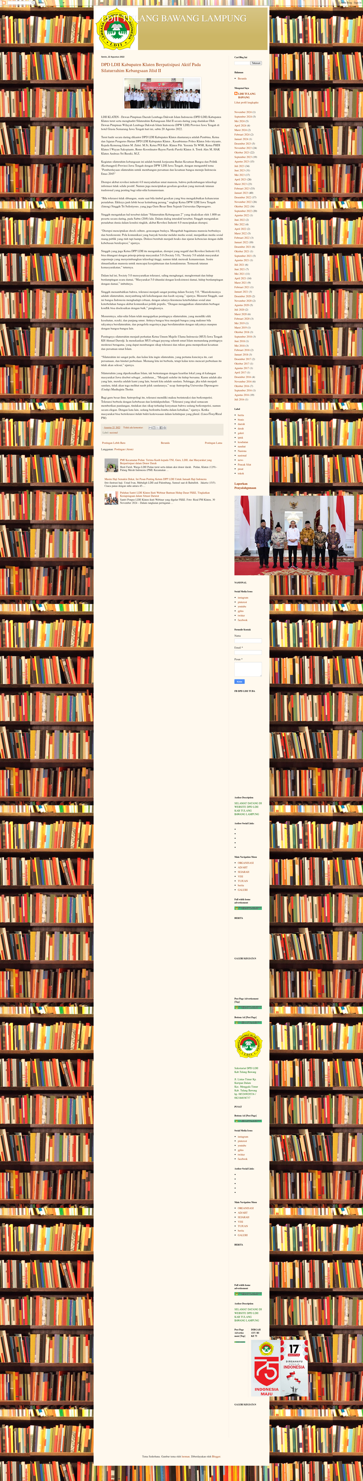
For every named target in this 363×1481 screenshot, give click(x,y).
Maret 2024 (240, 130)
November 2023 (243, 148)
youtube (242, 606)
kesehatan (243, 442)
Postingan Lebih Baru (113, 443)
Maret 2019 (240, 327)
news (240, 460)
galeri (241, 433)
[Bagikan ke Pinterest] (165, 428)
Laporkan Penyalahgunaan (245, 485)
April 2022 (240, 229)
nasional (114, 432)
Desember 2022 (242, 197)
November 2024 (243, 112)
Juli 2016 (239, 399)
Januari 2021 (241, 291)
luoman (186, 1456)
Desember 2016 (242, 377)
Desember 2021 (242, 247)
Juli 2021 (239, 264)
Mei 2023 (239, 175)
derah (241, 428)
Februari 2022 (242, 237)
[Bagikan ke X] (157, 428)
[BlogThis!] (154, 428)
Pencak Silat (244, 464)
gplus (241, 611)
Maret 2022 (240, 233)
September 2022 (243, 211)
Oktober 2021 (241, 251)
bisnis (241, 419)
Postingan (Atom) (123, 449)
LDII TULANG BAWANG (247, 95)
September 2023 (243, 157)
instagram (243, 597)
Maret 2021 (240, 282)
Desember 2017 (242, 359)
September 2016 (243, 390)
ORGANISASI (246, 863)
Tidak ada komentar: (133, 427)
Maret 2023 (240, 184)
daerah (241, 424)
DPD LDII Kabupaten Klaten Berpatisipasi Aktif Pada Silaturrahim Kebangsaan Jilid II (151, 67)
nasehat (242, 446)
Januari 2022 (241, 242)
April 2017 (240, 372)
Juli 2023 (239, 166)
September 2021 (243, 256)
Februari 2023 (242, 188)
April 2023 (240, 179)
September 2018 (243, 336)
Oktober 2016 (241, 386)
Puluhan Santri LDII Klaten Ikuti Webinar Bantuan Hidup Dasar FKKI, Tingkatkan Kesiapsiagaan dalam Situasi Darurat (165, 494)
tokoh (241, 473)
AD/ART (243, 867)
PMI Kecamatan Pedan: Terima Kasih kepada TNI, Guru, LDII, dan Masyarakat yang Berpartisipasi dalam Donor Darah (166, 461)
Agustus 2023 (241, 161)
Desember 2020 (242, 296)
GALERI (243, 890)
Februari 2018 (242, 350)
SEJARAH (243, 872)
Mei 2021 (239, 273)
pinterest (242, 602)
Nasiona (242, 451)
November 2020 (243, 300)
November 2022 (243, 202)
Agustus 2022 (241, 215)
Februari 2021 (242, 287)
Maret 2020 (240, 314)
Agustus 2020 (241, 305)
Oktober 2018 (241, 332)
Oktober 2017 (241, 363)
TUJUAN (243, 881)
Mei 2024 (239, 121)
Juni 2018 (239, 341)
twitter (241, 615)
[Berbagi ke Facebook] (161, 428)
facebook (242, 620)
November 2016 (243, 381)
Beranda (165, 443)
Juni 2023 (239, 170)
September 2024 (243, 116)
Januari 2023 (241, 193)
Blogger (216, 1456)
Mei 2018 (239, 345)
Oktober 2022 (241, 206)
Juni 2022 (239, 220)
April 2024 (240, 125)
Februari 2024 (242, 134)
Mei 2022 (239, 224)
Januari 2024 (241, 139)
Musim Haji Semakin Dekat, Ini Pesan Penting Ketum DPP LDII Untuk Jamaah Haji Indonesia (155, 479)
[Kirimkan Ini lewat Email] (150, 428)
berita (241, 415)
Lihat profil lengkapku (246, 102)
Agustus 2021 (241, 260)
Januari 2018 (241, 354)
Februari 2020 (242, 318)
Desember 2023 (242, 143)
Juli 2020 (239, 309)
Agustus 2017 (241, 368)
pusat (240, 469)
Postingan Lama (213, 443)
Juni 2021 (239, 269)
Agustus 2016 (241, 395)
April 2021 (240, 278)
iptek (240, 437)
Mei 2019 (239, 323)
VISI (240, 876)
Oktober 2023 (241, 152)
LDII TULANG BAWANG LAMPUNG (174, 18)
